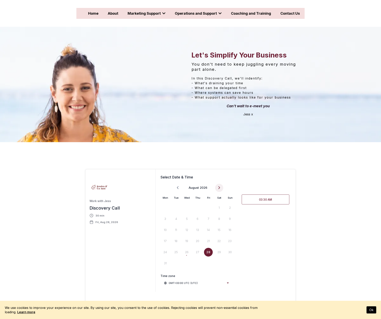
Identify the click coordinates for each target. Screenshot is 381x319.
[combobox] (196, 283)
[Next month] (219, 188)
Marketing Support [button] (145, 13)
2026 (203, 188)
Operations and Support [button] (196, 13)
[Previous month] (178, 188)
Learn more (26, 312)
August (194, 188)
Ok (371, 310)
